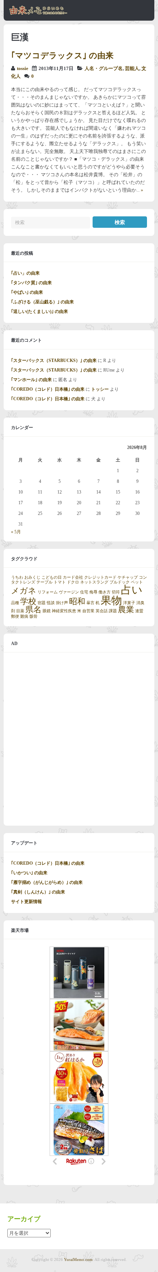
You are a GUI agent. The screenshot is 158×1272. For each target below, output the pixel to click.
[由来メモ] (38, 13)
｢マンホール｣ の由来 (31, 379)
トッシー (100, 389)
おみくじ (32, 577)
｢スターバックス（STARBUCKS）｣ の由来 (54, 360)
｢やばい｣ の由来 (27, 292)
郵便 (15, 616)
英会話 (102, 611)
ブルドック (119, 582)
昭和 (77, 601)
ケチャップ (128, 577)
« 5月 (16, 531)
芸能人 (132, 68)
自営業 (88, 611)
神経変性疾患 (64, 611)
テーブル (44, 582)
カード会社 (73, 577)
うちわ (17, 577)
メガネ (23, 590)
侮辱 (93, 592)
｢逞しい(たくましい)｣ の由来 (39, 311)
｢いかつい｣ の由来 (29, 872)
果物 (111, 600)
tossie (22, 68)
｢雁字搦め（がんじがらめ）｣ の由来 (47, 882)
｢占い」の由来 (25, 273)
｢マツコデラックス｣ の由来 (62, 55)
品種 (15, 603)
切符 (116, 592)
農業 (126, 609)
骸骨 (33, 616)
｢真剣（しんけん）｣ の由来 (38, 892)
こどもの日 (52, 577)
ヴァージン (69, 592)
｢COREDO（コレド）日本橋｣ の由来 (48, 389)
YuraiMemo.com (78, 1259)
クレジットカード (100, 577)
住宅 (84, 592)
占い (132, 590)
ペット (137, 582)
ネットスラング (94, 582)
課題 (113, 611)
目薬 (20, 611)
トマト (60, 582)
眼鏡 (47, 611)
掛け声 (62, 603)
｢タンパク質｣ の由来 (31, 282)
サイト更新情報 (26, 901)
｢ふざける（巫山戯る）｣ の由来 (42, 301)
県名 (33, 609)
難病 (24, 616)
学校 (28, 601)
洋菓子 (129, 603)
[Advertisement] (79, 739)
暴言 (90, 603)
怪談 (51, 603)
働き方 (104, 592)
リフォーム (47, 592)
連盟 (139, 611)
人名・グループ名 (104, 68)
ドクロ (73, 582)
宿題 (41, 603)
